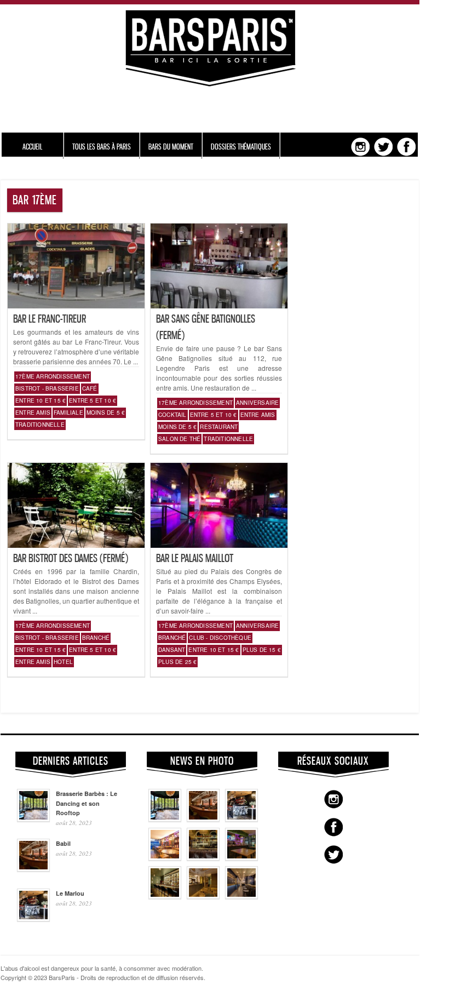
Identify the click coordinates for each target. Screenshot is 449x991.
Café (89, 388)
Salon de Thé (179, 439)
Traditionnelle (40, 424)
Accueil (32, 146)
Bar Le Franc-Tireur (49, 318)
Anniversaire (257, 402)
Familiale (68, 412)
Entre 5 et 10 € (92, 400)
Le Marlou (70, 893)
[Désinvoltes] (241, 896)
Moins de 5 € (106, 412)
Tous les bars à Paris (101, 146)
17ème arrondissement (52, 376)
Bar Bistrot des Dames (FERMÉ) (70, 558)
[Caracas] (241, 857)
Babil (63, 843)
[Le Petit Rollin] (203, 896)
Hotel (63, 662)
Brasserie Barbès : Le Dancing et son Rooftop (86, 803)
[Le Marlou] (241, 819)
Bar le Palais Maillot (194, 558)
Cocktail (172, 415)
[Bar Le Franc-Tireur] (76, 305)
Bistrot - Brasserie (47, 388)
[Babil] (203, 819)
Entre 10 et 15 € (40, 400)
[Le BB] (203, 857)
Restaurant (219, 427)
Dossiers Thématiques (241, 146)
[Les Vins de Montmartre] (164, 857)
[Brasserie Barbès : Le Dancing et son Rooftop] (164, 819)
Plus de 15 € (262, 650)
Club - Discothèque (220, 637)
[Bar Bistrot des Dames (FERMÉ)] (76, 544)
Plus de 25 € (177, 662)
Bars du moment (170, 146)
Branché (96, 637)
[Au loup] (164, 896)
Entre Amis (32, 412)
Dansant (171, 650)
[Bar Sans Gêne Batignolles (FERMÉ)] (219, 305)
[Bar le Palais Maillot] (219, 544)
